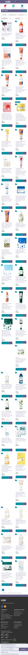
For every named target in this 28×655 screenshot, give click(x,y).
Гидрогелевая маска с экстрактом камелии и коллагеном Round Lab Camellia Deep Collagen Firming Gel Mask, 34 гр (7, 116)
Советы (2, 625)
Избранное (16, 626)
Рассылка (16, 627)
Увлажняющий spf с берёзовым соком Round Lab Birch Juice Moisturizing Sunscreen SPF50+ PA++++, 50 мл (7, 198)
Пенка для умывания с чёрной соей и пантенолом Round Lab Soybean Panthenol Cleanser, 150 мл (21, 144)
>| (9, 590)
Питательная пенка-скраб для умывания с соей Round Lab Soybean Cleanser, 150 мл (21, 495)
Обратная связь (4, 626)
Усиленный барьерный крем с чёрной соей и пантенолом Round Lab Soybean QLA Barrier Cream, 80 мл (7, 225)
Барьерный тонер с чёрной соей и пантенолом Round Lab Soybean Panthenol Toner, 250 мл (21, 89)
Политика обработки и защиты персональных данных (6, 618)
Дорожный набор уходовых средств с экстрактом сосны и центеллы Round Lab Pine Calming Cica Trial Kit (7, 334)
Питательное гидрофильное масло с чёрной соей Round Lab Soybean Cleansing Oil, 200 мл (21, 521)
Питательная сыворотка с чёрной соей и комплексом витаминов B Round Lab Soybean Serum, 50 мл (7, 521)
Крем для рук (17, 615)
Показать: (18, 18)
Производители (4, 624)
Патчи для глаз (17, 611)
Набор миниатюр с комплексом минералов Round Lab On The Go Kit (21, 440)
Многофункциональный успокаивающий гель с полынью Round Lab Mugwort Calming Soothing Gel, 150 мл (21, 414)
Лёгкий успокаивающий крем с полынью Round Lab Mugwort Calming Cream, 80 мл (21, 360)
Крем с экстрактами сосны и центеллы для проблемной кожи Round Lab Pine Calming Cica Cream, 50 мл (21, 333)
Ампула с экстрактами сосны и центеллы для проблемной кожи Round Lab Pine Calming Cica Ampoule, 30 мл (21, 279)
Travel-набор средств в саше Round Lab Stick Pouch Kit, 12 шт (7, 34)
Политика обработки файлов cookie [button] (9, 654)
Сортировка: (4, 18)
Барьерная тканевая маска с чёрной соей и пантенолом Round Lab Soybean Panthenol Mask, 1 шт (7, 62)
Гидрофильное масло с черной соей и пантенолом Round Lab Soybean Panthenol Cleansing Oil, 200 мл (7, 306)
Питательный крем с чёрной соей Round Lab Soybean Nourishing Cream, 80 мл (7, 547)
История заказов (18, 625)
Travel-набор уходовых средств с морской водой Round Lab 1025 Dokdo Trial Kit (7, 278)
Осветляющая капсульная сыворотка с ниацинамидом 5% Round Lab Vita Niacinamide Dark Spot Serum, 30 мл (7, 468)
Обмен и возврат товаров (7, 615)
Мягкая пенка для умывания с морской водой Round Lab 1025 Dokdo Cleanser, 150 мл (7, 440)
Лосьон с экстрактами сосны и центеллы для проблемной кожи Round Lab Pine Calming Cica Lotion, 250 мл (7, 414)
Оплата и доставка (5, 614)
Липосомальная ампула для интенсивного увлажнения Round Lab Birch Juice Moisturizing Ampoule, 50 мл (21, 387)
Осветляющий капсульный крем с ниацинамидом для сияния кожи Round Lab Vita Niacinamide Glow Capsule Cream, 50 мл (21, 117)
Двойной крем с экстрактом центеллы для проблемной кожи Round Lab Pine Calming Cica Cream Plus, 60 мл (21, 306)
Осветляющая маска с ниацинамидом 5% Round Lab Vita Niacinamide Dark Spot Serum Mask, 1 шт (21, 468)
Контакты (3, 611)
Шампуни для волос (18, 613)
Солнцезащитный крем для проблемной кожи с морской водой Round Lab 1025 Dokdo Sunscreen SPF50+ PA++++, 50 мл (21, 576)
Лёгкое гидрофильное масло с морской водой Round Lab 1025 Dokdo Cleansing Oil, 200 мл (7, 386)
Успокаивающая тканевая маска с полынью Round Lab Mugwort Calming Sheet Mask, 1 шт (7, 252)
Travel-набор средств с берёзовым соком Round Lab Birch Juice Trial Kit (21, 251)
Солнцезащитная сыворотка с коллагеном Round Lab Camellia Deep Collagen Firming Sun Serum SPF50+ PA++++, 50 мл (21, 171)
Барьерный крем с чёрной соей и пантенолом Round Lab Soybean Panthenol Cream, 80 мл (7, 89)
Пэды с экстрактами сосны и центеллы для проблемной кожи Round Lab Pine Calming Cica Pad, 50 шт (7, 575)
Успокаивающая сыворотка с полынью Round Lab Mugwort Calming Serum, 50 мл (21, 224)
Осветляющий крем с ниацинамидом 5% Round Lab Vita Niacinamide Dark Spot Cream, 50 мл (7, 144)
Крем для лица (17, 614)
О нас (2, 613)
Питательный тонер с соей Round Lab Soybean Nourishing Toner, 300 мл (20, 547)
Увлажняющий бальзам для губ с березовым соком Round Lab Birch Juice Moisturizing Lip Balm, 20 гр (21, 198)
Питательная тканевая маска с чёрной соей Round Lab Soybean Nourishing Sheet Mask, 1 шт (7, 171)
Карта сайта (3, 627)
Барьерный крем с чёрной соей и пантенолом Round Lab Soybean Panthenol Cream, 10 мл (21, 62)
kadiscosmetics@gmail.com (8, 603)
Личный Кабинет (18, 624)
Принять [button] (23, 649)
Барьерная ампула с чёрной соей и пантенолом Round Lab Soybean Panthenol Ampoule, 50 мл (21, 36)
